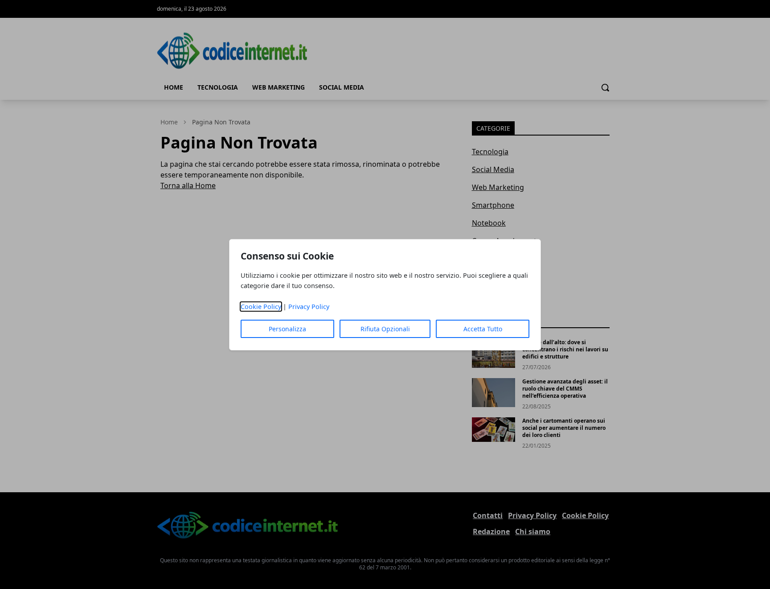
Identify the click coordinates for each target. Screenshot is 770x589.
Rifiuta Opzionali (385, 329)
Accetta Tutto (482, 329)
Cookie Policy (261, 306)
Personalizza (287, 329)
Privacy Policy (308, 306)
